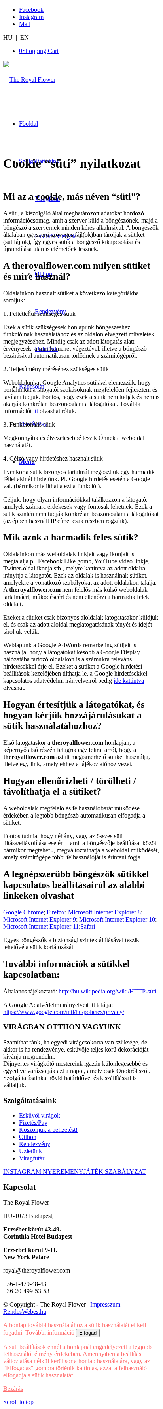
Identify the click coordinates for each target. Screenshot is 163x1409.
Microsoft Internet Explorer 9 (39, 919)
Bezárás (13, 1388)
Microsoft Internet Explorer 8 (104, 912)
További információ (49, 1332)
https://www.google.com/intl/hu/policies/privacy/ (63, 1012)
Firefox (56, 912)
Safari (87, 926)
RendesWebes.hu (24, 1311)
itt (35, 411)
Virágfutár (31, 1158)
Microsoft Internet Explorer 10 (117, 919)
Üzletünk (30, 1151)
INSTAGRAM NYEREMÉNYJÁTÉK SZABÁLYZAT (74, 1171)
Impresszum (105, 1304)
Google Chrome (23, 912)
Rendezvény (34, 1144)
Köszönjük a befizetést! (48, 1129)
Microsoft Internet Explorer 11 (41, 926)
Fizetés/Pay (33, 1122)
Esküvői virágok (39, 1115)
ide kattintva (129, 680)
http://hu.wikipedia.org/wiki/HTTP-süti (107, 991)
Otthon (27, 1136)
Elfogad (88, 1333)
